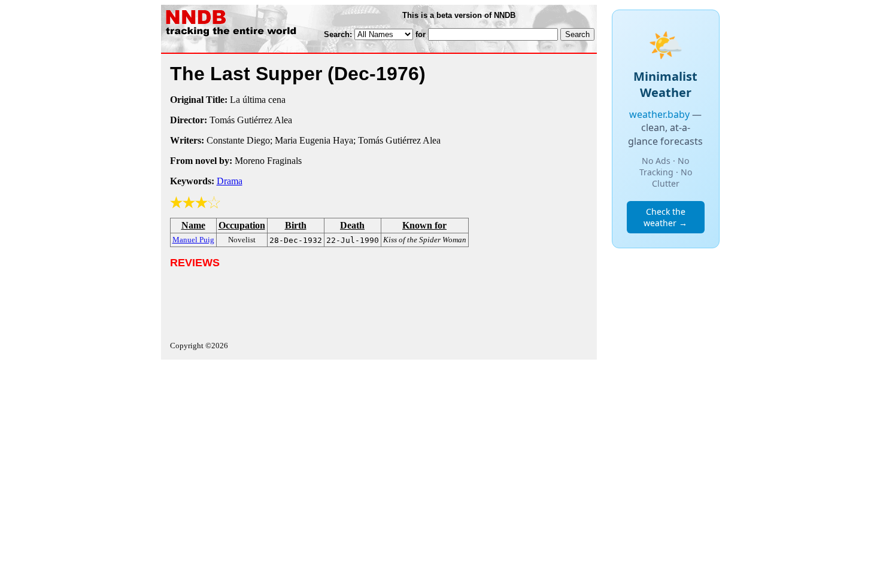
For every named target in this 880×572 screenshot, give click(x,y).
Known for (424, 225)
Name (193, 225)
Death (352, 225)
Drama (229, 181)
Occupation (242, 225)
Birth (296, 225)
